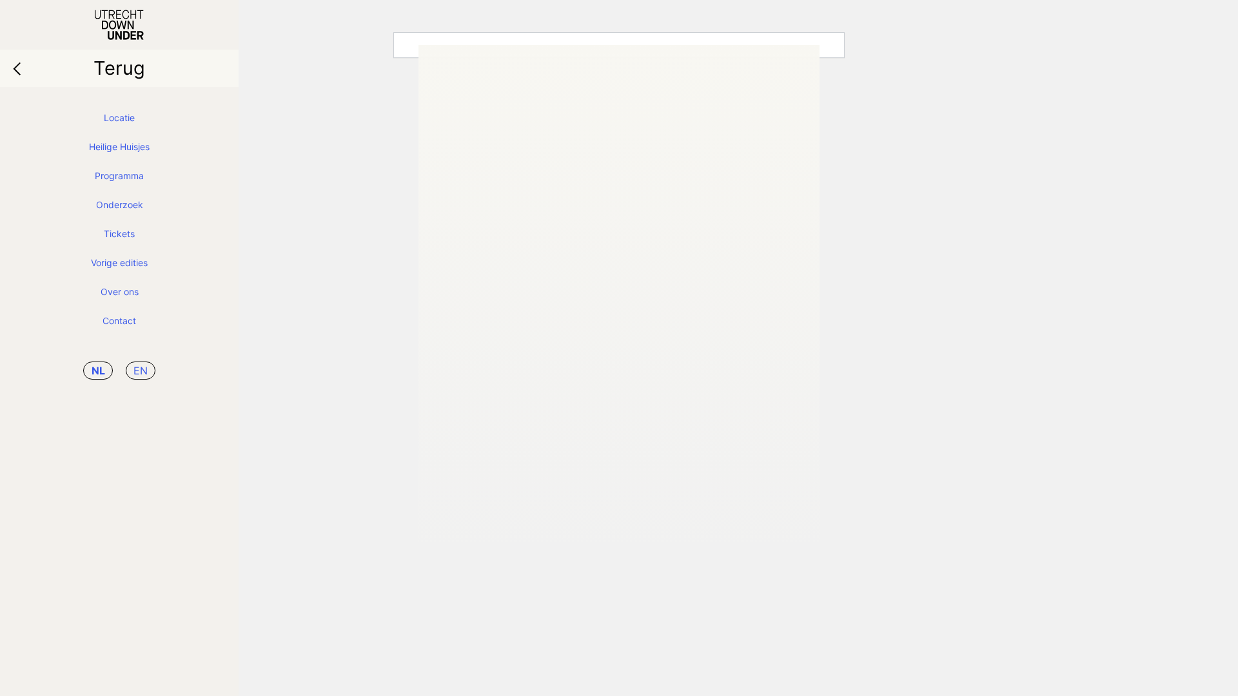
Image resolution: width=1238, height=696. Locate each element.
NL (98, 370)
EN (140, 370)
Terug (119, 68)
